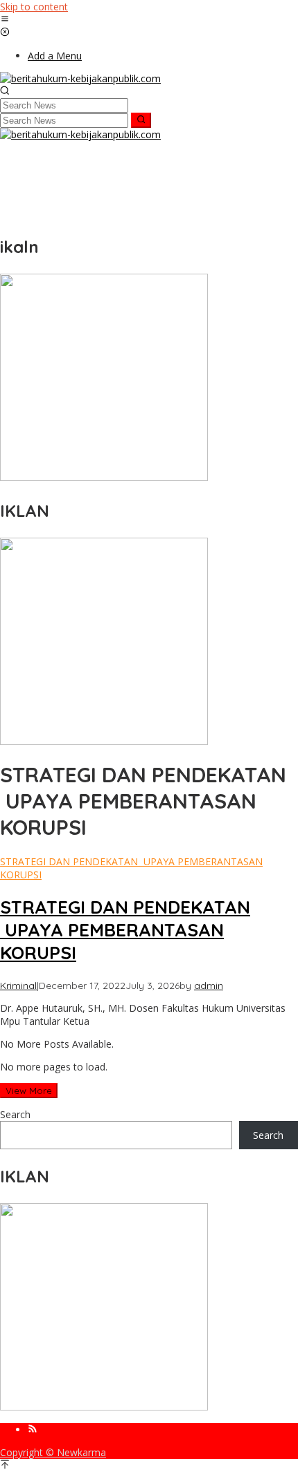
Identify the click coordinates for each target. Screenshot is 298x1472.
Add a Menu (55, 55)
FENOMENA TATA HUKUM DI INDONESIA (90, 161)
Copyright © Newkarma (53, 1452)
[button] (141, 120)
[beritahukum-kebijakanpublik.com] (80, 78)
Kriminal (18, 985)
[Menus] (5, 19)
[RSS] (32, 1429)
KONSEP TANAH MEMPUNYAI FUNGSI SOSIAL (101, 213)
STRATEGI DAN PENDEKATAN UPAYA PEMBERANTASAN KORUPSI (125, 930)
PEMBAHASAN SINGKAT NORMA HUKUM (91, 148)
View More (29, 1090)
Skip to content (34, 6)
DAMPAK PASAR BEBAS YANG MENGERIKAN (97, 200)
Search (15, 1114)
